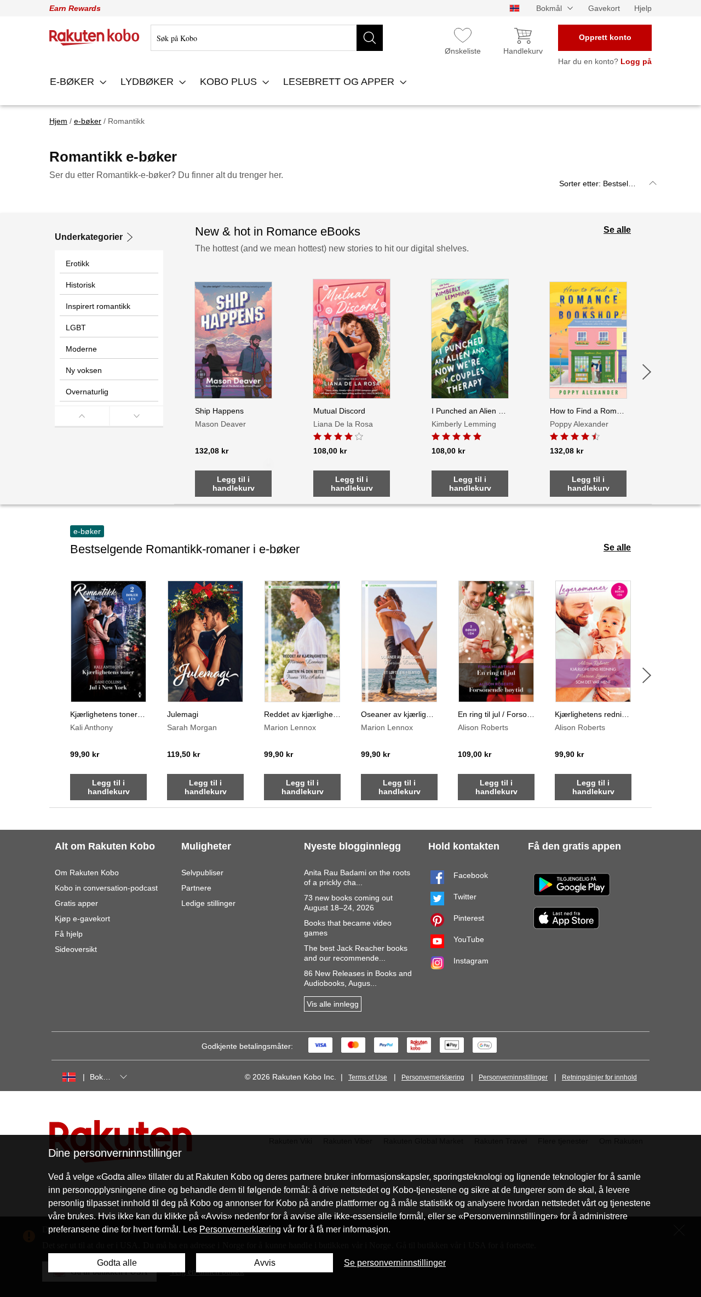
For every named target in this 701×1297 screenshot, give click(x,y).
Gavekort (604, 8)
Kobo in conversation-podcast (106, 887)
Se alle (617, 229)
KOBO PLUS (230, 81)
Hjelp (643, 8)
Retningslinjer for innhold (599, 1077)
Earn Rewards (75, 8)
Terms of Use (367, 1077)
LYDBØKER (148, 81)
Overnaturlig (87, 391)
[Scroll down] (136, 416)
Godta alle (117, 1262)
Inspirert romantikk (98, 306)
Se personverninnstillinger (395, 1262)
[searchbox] (267, 38)
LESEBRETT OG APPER (340, 81)
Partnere (196, 887)
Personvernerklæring (432, 1077)
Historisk (80, 284)
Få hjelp (69, 933)
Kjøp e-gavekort (82, 918)
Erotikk (77, 263)
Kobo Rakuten (94, 37)
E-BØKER (73, 81)
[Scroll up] (82, 416)
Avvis (264, 1262)
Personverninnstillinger (513, 1077)
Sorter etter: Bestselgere (601, 183)
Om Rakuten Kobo (87, 872)
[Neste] (647, 372)
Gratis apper (76, 903)
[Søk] (370, 38)
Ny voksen (84, 370)
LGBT (76, 327)
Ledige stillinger (208, 903)
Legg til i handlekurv (233, 483)
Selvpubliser (202, 872)
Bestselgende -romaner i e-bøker (185, 549)
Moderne (81, 349)
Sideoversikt (76, 949)
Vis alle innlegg (333, 1004)
